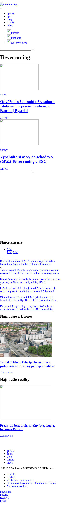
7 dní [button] (9, 252)
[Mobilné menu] (1, 2)
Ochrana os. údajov (45, 483)
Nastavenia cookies (17, 486)
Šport (9, 16)
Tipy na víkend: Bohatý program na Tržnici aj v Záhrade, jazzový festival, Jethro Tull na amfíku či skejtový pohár (30, 271)
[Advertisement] (31, 205)
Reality (10, 22)
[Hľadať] (1, 8)
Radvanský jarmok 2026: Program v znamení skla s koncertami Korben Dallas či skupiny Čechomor (27, 262)
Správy (10, 13)
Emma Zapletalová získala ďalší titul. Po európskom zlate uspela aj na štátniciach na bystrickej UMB (30, 281)
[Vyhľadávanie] (33, 49)
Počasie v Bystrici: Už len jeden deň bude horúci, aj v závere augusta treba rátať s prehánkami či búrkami (28, 290)
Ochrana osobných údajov (21, 483)
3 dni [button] (9, 249)
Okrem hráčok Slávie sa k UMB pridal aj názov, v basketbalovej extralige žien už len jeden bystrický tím (28, 299)
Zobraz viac (6, 372)
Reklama (11, 477)
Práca (10, 25)
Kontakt (11, 474)
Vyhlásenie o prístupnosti (20, 480)
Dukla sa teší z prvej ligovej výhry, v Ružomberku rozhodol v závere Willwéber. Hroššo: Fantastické (26, 308)
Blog (9, 19)
